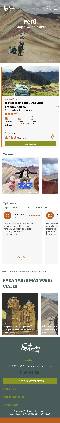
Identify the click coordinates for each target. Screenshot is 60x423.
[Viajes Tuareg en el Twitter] (25, 373)
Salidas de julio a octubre (18, 110)
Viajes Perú (40, 271)
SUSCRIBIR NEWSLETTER (30, 381)
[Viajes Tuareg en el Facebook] (21, 373)
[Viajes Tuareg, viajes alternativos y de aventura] (30, 348)
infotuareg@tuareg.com (40, 366)
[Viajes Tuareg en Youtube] (37, 373)
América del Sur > (26, 271)
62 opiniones (36, 27)
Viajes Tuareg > (9, 271)
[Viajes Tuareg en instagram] (31, 373)
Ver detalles (30, 144)
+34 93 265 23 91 (17, 366)
